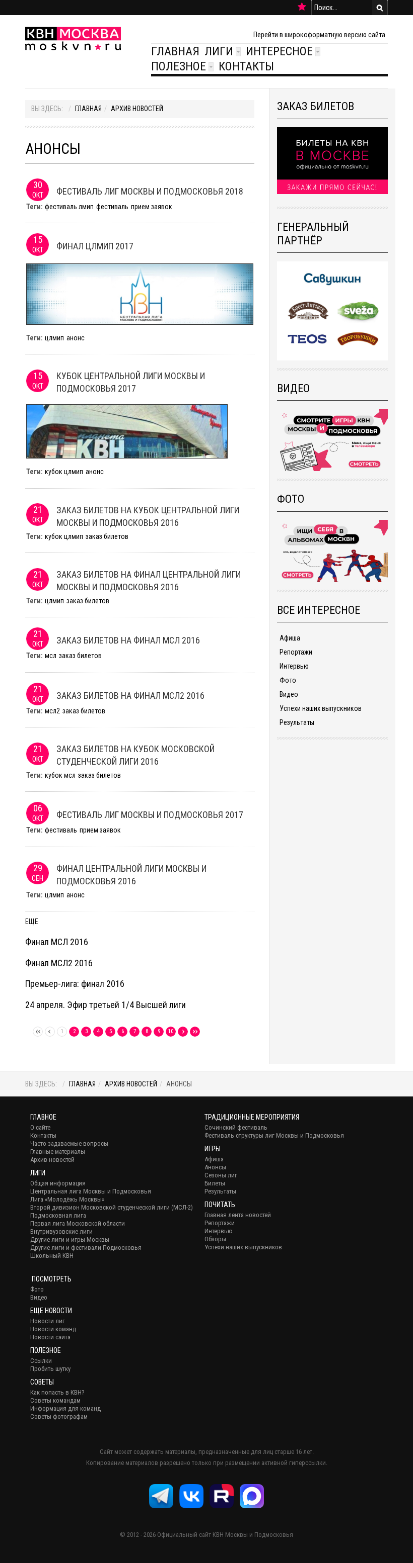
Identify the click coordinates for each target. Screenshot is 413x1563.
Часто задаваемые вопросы (69, 1143)
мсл (50, 656)
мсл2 (52, 711)
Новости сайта (50, 1337)
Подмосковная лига (58, 1215)
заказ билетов (107, 536)
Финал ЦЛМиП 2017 (94, 246)
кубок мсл (60, 775)
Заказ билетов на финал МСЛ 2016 (128, 640)
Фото (288, 680)
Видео (289, 694)
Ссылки (41, 1360)
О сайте (40, 1127)
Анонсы (215, 1167)
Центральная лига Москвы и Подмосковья (90, 1191)
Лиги (218, 51)
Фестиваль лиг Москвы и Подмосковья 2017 (149, 814)
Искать (379, 7)
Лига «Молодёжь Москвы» (67, 1199)
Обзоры (215, 1239)
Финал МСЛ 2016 (56, 942)
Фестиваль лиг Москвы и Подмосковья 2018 (149, 191)
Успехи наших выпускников (321, 708)
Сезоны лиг (220, 1175)
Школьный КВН (52, 1255)
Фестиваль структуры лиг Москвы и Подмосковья (274, 1135)
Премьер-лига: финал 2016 (74, 983)
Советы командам (55, 1400)
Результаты (297, 722)
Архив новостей (137, 109)
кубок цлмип (64, 472)
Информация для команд (65, 1408)
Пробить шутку (50, 1368)
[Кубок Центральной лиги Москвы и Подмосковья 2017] (127, 431)
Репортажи (296, 652)
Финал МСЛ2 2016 (59, 963)
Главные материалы (57, 1151)
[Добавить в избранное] (302, 7)
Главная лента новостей (237, 1215)
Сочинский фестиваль (235, 1127)
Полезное (178, 66)
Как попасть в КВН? (57, 1392)
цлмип (54, 338)
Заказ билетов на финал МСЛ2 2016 (130, 695)
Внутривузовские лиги (61, 1231)
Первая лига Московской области (77, 1223)
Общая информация (58, 1183)
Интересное (279, 51)
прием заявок (151, 207)
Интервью (294, 666)
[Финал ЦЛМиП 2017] (139, 294)
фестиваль (112, 207)
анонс (75, 338)
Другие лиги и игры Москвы (69, 1239)
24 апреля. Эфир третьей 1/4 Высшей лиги (105, 1004)
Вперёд (183, 1032)
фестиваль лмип (69, 207)
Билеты (214, 1183)
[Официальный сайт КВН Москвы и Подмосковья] (73, 38)
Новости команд (53, 1329)
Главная (175, 51)
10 (170, 1031)
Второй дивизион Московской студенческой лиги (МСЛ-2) (111, 1207)
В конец (195, 1032)
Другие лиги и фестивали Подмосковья (86, 1247)
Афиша (290, 638)
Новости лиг (47, 1321)
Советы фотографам (59, 1416)
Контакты (246, 66)
